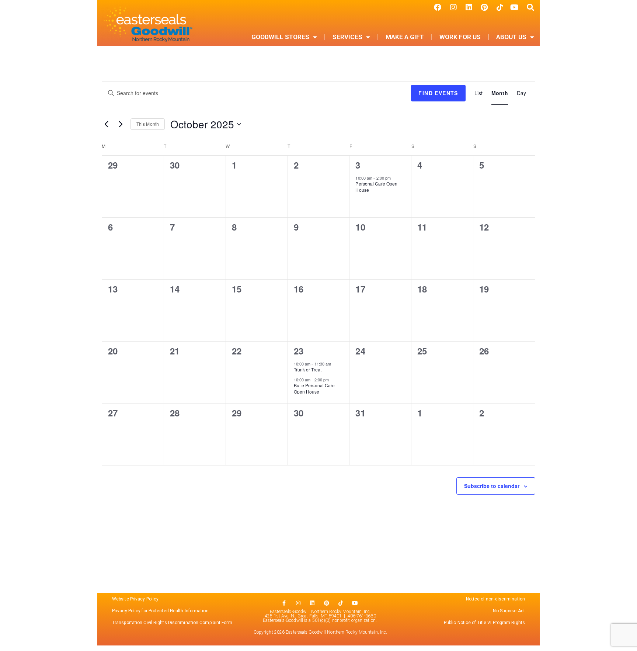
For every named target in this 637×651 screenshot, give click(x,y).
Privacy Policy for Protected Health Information (160, 610)
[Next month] (120, 124)
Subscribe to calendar (491, 485)
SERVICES (347, 37)
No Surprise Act (509, 610)
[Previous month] (106, 124)
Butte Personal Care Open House (314, 388)
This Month (147, 124)
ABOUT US (511, 37)
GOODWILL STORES (280, 37)
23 (298, 350)
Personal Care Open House (376, 186)
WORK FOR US (460, 37)
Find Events (438, 93)
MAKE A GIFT (405, 37)
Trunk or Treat (307, 369)
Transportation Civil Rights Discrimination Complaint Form (172, 622)
